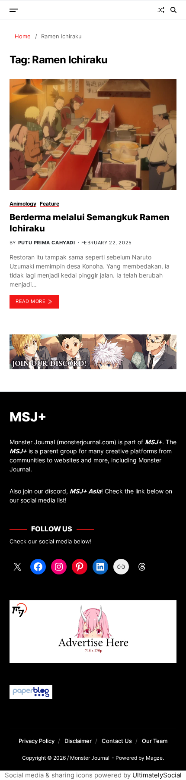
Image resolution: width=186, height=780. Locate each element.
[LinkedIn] (100, 566)
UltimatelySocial (157, 775)
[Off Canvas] (14, 10)
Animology (23, 203)
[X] (17, 566)
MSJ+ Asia (85, 491)
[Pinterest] (79, 566)
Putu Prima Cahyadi (46, 243)
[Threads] (142, 566)
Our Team (154, 740)
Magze (154, 758)
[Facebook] (38, 566)
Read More (30, 301)
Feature (49, 203)
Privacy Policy (37, 740)
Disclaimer (78, 740)
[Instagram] (59, 566)
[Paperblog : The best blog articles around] (93, 692)
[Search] (173, 10)
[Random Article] (160, 9)
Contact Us (117, 740)
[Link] (121, 566)
